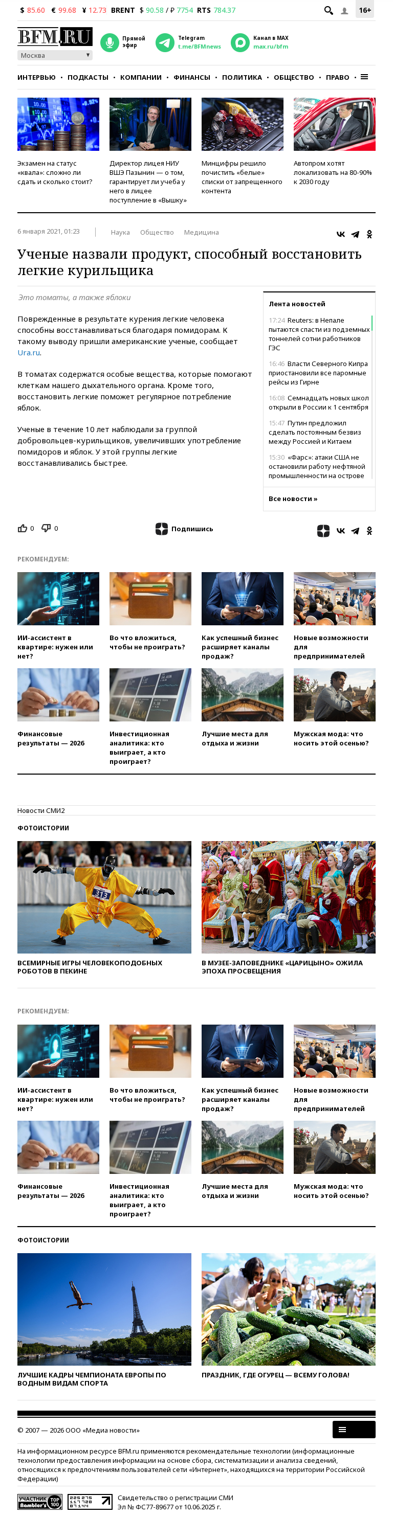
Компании (141, 77)
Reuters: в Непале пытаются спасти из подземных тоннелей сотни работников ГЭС (319, 333)
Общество (294, 77)
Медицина (201, 232)
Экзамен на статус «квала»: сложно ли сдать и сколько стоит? (55, 172)
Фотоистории (43, 828)
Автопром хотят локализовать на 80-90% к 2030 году (333, 172)
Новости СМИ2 (40, 810)
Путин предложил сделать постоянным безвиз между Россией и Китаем (315, 432)
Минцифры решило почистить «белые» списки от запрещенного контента (242, 176)
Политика (242, 77)
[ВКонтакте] (341, 234)
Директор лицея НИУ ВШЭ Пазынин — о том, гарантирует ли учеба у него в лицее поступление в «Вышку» (148, 181)
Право (338, 77)
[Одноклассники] (369, 234)
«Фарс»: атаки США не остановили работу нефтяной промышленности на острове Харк (317, 470)
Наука (120, 232)
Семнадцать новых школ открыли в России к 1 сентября (319, 402)
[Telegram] (355, 234)
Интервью (36, 77)
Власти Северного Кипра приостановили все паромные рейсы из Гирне (318, 373)
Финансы (191, 77)
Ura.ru (28, 352)
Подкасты (88, 77)
